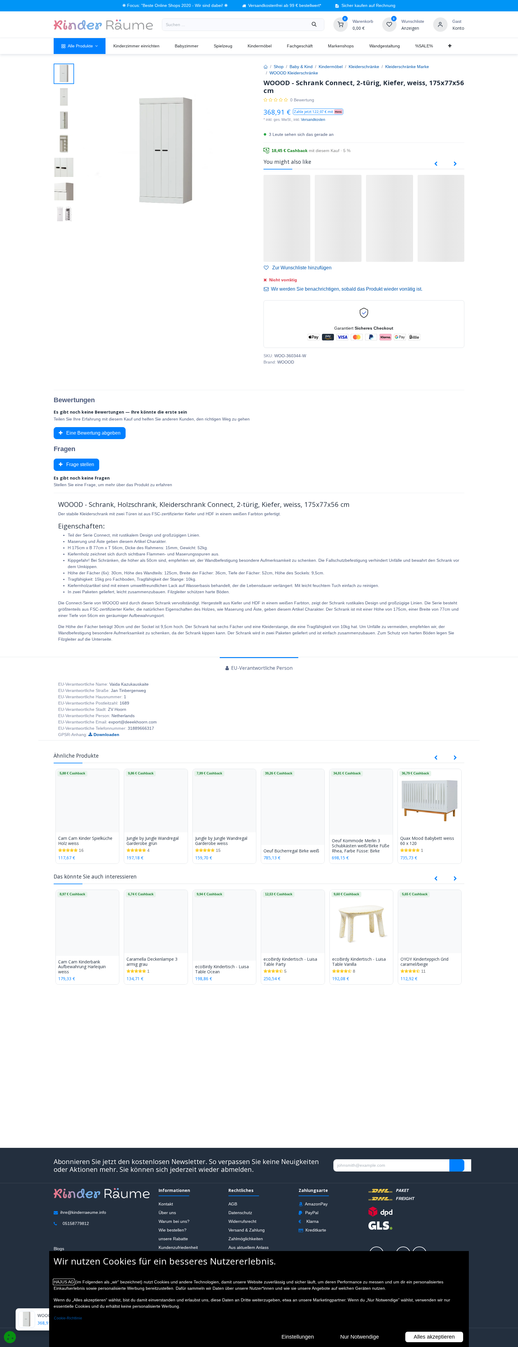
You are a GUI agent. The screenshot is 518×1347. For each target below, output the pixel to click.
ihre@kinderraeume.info (83, 1212)
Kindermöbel (331, 66)
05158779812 (76, 1223)
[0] (340, 24)
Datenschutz (240, 1212)
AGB (232, 1204)
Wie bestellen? (172, 1230)
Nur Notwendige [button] (359, 1337)
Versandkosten (313, 120)
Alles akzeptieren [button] (434, 1337)
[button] (318, 112)
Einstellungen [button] (297, 1337)
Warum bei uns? (174, 1221)
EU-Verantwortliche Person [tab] (261, 668)
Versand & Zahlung (246, 1230)
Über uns (167, 1212)
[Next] (455, 164)
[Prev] (436, 164)
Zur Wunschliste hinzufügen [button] (301, 267)
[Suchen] (314, 25)
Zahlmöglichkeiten (245, 1238)
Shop (279, 66)
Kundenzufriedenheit (178, 1247)
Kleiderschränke (364, 66)
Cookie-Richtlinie (68, 1318)
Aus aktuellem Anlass (248, 1247)
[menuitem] (80, 46)
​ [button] (456, 1166)
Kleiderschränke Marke (407, 66)
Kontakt (166, 1204)
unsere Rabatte (173, 1238)
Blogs (59, 1248)
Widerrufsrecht (242, 1221)
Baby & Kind (301, 66)
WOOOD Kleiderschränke (293, 72)
